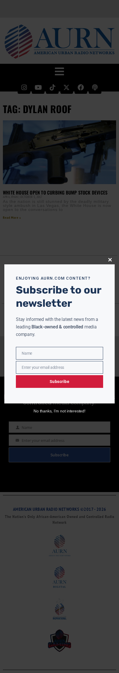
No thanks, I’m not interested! (59, 411)
